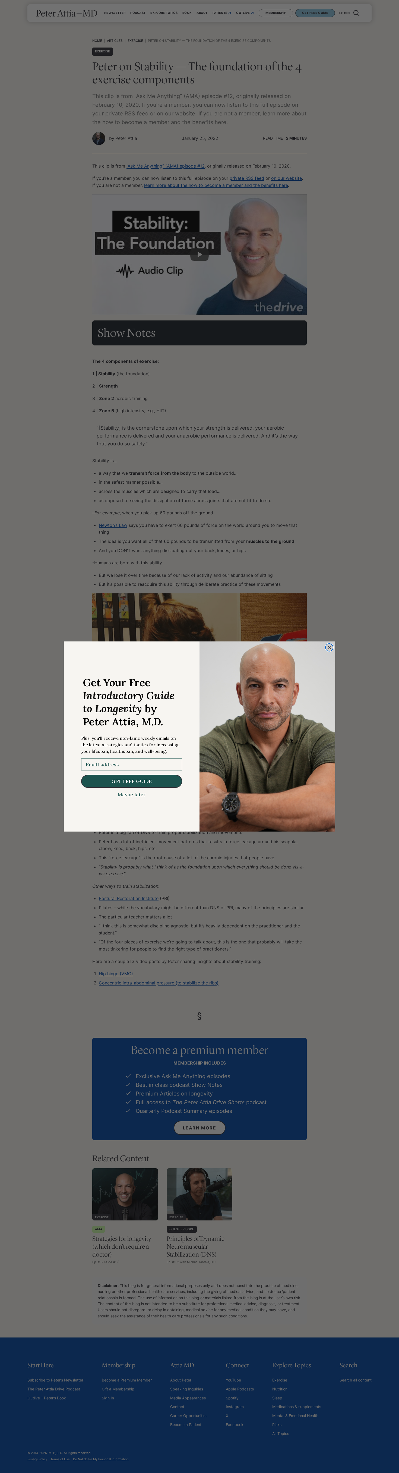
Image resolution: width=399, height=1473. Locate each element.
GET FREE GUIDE (132, 781)
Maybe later (131, 794)
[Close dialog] (329, 647)
